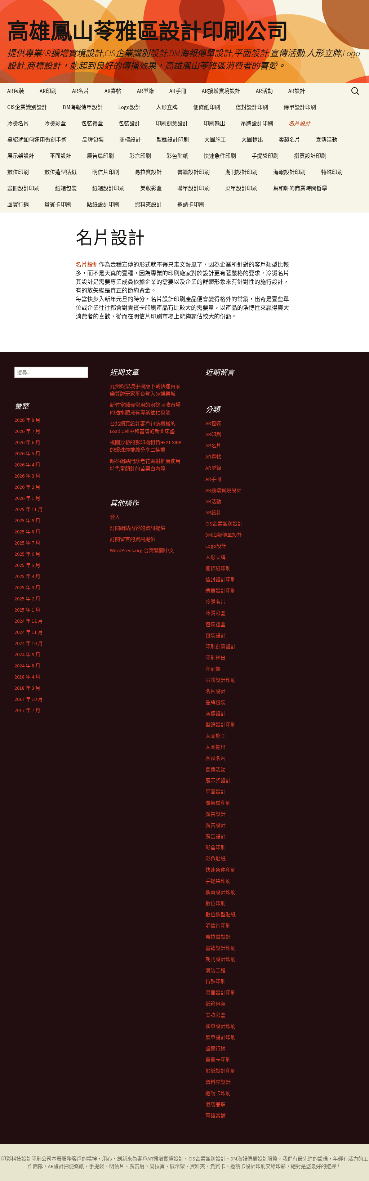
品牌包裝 (93, 139)
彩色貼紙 (177, 155)
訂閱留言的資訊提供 (132, 539)
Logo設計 (129, 107)
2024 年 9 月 (27, 654)
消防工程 (215, 970)
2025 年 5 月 (27, 565)
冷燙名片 (18, 123)
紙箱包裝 (66, 188)
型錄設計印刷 (172, 139)
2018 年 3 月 (27, 688)
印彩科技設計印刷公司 (26, 1158)
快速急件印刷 (220, 155)
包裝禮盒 (92, 123)
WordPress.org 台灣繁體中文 (142, 550)
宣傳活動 (326, 139)
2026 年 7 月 (27, 431)
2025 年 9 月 (27, 520)
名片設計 (299, 123)
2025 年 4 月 (27, 576)
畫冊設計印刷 (23, 188)
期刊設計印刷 (241, 172)
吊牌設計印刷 (257, 123)
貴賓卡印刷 (57, 204)
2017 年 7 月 (27, 710)
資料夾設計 (148, 204)
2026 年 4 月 (27, 464)
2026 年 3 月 (27, 476)
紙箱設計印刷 (108, 188)
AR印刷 (48, 91)
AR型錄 (145, 91)
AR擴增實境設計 (221, 91)
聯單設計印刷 (193, 188)
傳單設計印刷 (300, 107)
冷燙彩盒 (55, 123)
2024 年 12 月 (28, 621)
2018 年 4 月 (27, 677)
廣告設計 (215, 814)
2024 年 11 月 (28, 632)
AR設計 (296, 91)
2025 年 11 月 (28, 509)
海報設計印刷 (289, 172)
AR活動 (264, 91)
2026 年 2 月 (27, 487)
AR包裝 (15, 91)
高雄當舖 (215, 1115)
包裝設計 (129, 123)
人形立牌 (167, 107)
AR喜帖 (113, 91)
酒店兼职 (215, 1104)
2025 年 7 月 (27, 543)
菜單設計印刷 (241, 188)
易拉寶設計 (148, 172)
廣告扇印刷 (100, 155)
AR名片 (80, 91)
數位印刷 (18, 172)
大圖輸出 (252, 139)
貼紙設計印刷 (103, 204)
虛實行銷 (18, 204)
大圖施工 (215, 139)
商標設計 (130, 139)
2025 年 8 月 (27, 531)
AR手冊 (177, 91)
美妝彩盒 (151, 188)
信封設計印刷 (252, 107)
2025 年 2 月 (27, 598)
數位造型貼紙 (60, 172)
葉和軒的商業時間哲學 (300, 188)
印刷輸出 (214, 123)
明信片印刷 (105, 172)
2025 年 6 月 (27, 554)
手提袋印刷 (265, 155)
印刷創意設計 (172, 123)
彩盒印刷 (140, 155)
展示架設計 (20, 155)
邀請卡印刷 (190, 204)
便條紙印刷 (206, 107)
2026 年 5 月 (27, 453)
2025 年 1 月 (27, 610)
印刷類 (213, 669)
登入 (115, 517)
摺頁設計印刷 (310, 155)
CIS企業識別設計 (27, 107)
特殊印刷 (332, 172)
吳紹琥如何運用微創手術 (37, 139)
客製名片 (289, 139)
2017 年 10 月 (28, 699)
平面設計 (60, 155)
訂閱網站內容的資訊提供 (137, 528)
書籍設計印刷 (193, 172)
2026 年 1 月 (27, 498)
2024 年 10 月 (28, 643)
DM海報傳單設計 (83, 107)
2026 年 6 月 (27, 442)
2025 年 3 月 (27, 587)
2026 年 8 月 (27, 420)
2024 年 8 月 (27, 665)
